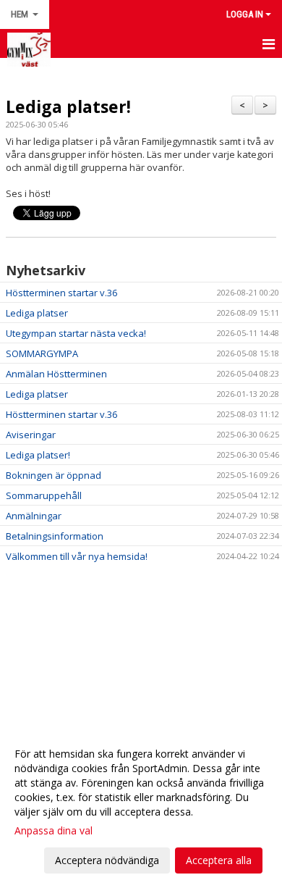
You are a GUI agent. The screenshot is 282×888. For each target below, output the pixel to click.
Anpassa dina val (53, 830)
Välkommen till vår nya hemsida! (77, 556)
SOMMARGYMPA (42, 353)
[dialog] (141, 806)
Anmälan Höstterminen (56, 373)
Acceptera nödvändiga (107, 860)
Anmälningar (33, 515)
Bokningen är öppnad (53, 475)
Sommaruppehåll (44, 495)
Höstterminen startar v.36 (61, 292)
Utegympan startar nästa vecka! (76, 333)
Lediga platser (37, 312)
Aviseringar (31, 434)
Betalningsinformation (54, 536)
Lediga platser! (68, 106)
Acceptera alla (219, 860)
